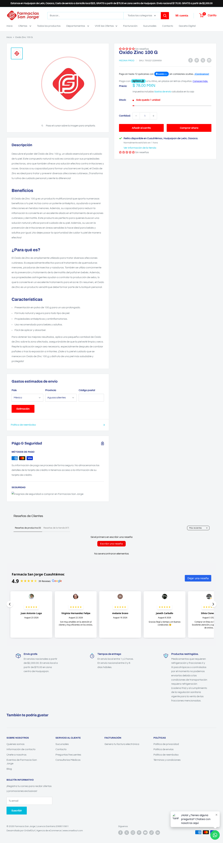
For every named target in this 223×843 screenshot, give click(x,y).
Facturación (130, 26)
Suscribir (16, 810)
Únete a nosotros (16, 754)
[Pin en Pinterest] (196, 60)
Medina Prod (126, 60)
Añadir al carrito (141, 128)
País (14, 390)
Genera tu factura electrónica (121, 744)
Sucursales (149, 26)
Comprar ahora (189, 128)
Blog (9, 769)
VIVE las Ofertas (104, 26)
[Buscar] (165, 15)
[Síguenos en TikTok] (151, 832)
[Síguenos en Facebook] (120, 832)
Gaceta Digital (187, 26)
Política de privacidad (166, 744)
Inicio (10, 26)
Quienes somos (15, 744)
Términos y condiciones (167, 760)
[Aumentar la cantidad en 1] (153, 115)
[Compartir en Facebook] (190, 60)
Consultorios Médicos (68, 760)
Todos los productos (49, 26)
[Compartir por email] (209, 60)
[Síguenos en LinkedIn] (157, 832)
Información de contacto (21, 749)
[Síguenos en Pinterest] (139, 832)
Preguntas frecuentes (68, 754)
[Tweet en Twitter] (203, 60)
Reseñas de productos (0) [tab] (28, 528)
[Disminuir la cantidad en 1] (136, 115)
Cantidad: (125, 115)
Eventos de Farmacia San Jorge (22, 762)
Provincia (50, 390)
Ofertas (23, 26)
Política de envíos (163, 749)
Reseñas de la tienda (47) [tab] (56, 528)
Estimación (23, 408)
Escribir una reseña (111, 543)
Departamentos (76, 26)
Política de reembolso (23, 424)
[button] (127, 152)
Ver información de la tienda (140, 147)
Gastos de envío (162, 91)
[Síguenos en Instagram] (133, 832)
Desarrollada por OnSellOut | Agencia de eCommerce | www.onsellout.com (45, 830)
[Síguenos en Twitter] (126, 832)
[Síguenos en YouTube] (145, 832)
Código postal (87, 390)
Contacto (167, 26)
